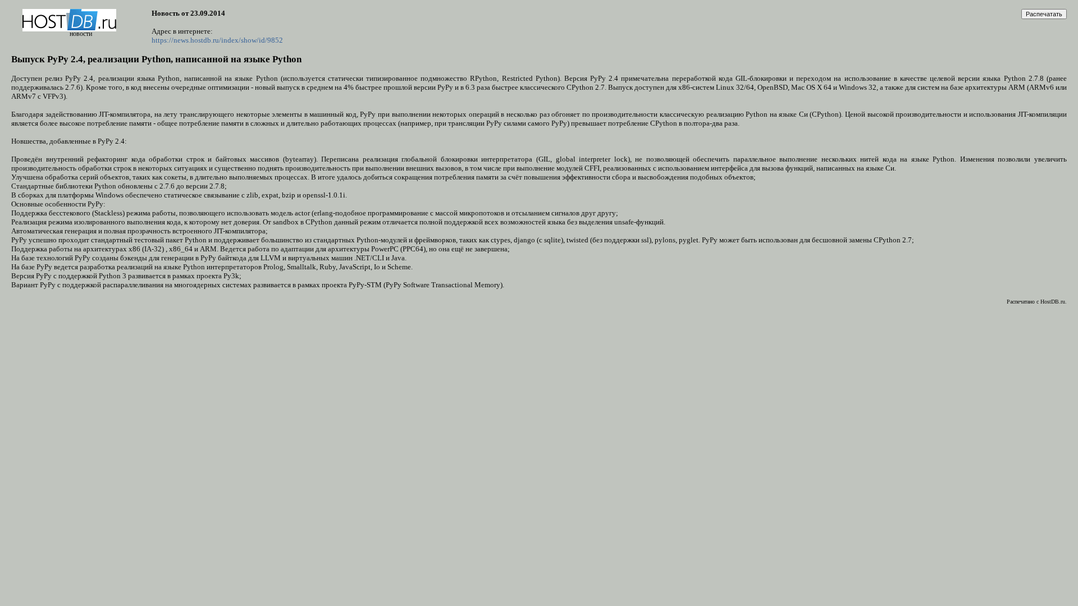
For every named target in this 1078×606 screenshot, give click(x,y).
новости (81, 34)
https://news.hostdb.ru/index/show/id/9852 (217, 40)
